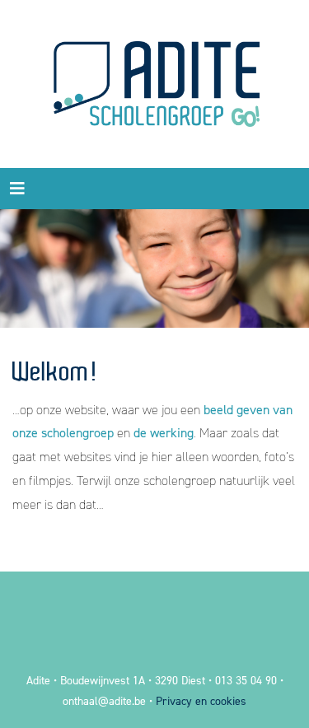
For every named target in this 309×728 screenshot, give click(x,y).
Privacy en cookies (201, 701)
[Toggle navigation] (17, 188)
